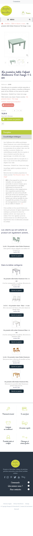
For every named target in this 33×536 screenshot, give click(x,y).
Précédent (5, 63)
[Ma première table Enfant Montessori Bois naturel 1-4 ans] (16, 374)
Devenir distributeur (18, 503)
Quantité (3, 110)
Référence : (4, 84)
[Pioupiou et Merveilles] (7, 10)
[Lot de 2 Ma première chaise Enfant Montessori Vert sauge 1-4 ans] (16, 239)
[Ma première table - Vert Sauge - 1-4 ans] (13, 62)
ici (22, 204)
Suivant (28, 62)
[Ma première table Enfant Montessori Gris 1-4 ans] (16, 271)
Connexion (16, 1)
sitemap (27, 503)
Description (7, 132)
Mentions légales (7, 503)
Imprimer (2, 123)
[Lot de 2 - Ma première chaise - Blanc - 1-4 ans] (16, 298)
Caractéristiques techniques (12, 136)
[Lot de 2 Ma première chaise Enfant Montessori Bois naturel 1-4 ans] (16, 350)
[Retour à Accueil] (2, 24)
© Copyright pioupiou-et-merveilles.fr (10, 506)
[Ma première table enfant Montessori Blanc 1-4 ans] (16, 323)
